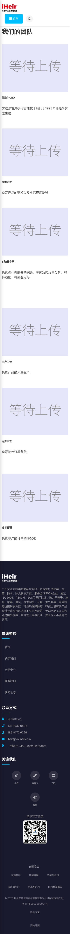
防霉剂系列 (53, 875)
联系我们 (10, 681)
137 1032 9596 (17, 725)
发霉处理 (16, 875)
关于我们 (10, 658)
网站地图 (35, 925)
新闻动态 (10, 692)
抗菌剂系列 (13, 886)
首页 (7, 647)
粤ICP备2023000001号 (35, 903)
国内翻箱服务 (55, 886)
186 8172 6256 (17, 732)
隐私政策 (35, 912)
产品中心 (10, 669)
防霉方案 (33, 875)
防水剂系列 (34, 886)
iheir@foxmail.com (19, 739)
